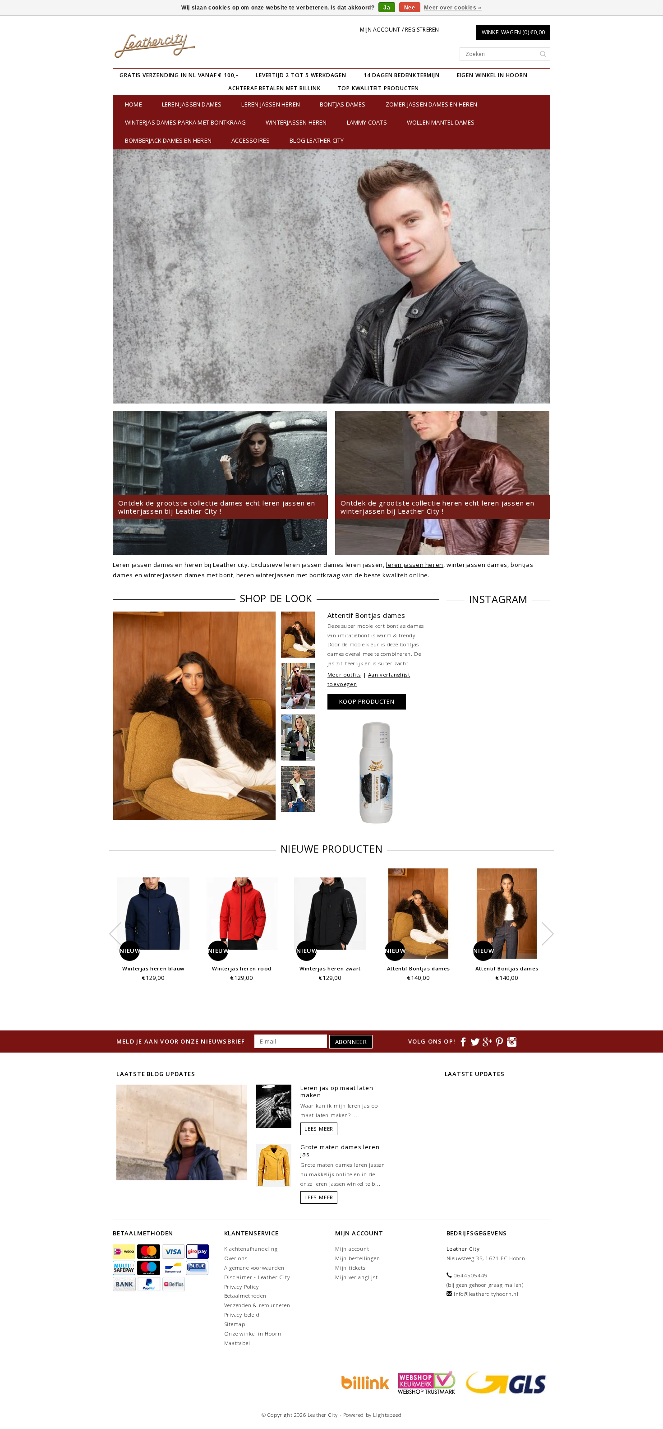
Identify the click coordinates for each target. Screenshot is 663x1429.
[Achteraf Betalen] (364, 1382)
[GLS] (503, 1382)
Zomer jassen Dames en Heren (431, 104)
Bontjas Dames (343, 104)
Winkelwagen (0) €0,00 (513, 32)
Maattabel (237, 1343)
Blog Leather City (317, 140)
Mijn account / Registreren (399, 29)
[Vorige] (124, 276)
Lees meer (318, 1128)
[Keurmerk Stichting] (425, 1382)
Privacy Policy (241, 1286)
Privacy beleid (242, 1314)
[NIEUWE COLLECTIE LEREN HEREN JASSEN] (331, 276)
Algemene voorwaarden (254, 1267)
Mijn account (352, 1248)
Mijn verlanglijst (356, 1277)
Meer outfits (344, 674)
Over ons (236, 1258)
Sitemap (235, 1324)
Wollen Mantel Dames (441, 122)
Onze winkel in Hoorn (252, 1333)
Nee (409, 8)
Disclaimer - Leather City (257, 1277)
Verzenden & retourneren (257, 1305)
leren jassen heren (414, 565)
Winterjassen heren (296, 122)
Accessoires (250, 140)
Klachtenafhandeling (251, 1248)
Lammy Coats (367, 122)
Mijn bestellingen (357, 1258)
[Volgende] (539, 276)
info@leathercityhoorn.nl (486, 1293)
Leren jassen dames (192, 104)
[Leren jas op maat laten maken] (273, 1106)
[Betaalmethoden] (125, 1251)
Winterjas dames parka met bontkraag (185, 122)
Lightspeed (387, 1414)
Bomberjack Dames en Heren (168, 140)
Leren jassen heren (270, 104)
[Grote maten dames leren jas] (273, 1165)
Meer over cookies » (452, 8)
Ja (386, 8)
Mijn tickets (350, 1267)
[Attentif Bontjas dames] (194, 716)
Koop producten (366, 701)
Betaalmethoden (245, 1295)
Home (133, 104)
